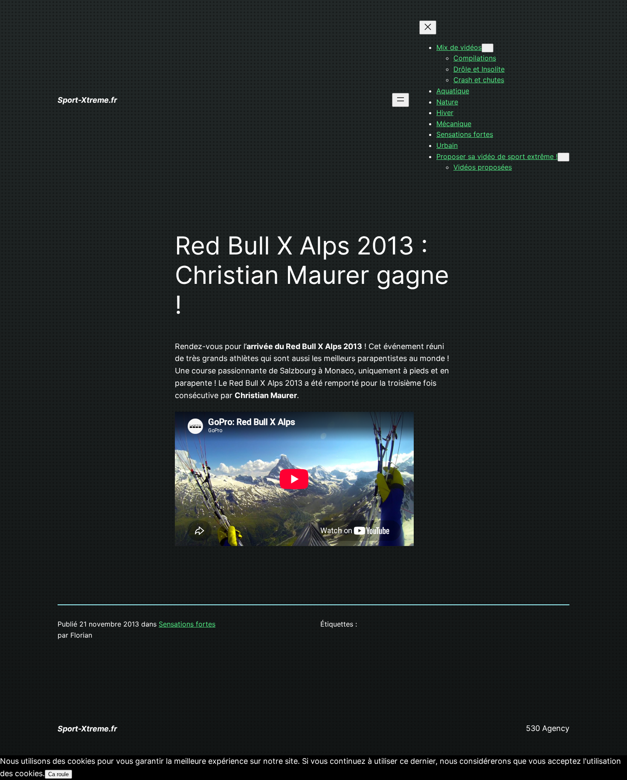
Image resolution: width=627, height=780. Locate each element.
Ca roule (58, 774)
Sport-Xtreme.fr (87, 99)
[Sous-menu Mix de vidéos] (487, 47)
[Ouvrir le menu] (400, 100)
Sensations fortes (187, 624)
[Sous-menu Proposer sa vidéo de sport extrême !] (563, 157)
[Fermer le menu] (427, 27)
